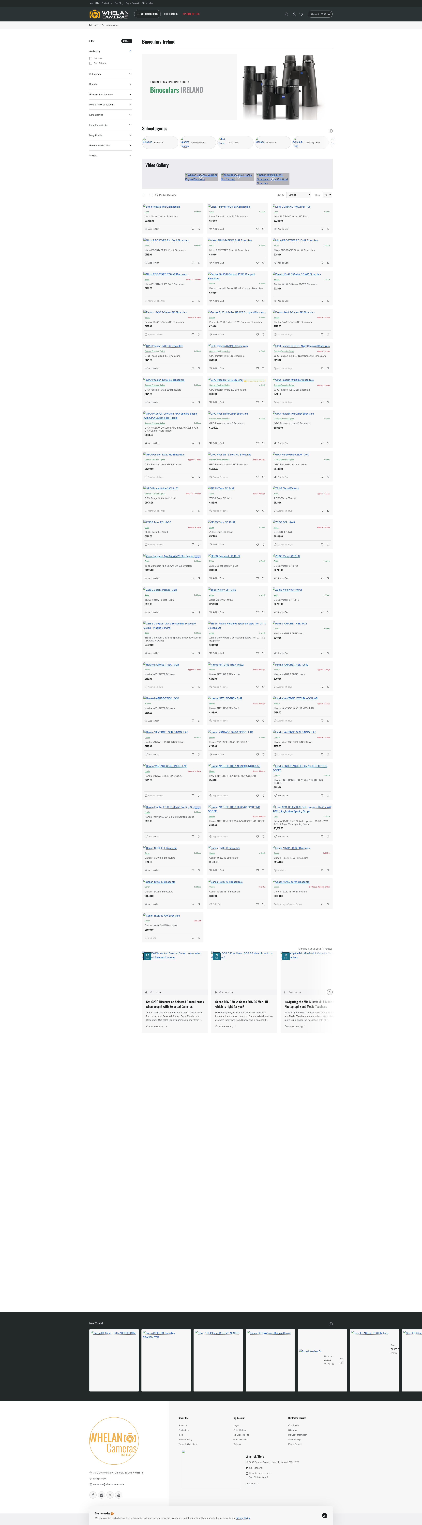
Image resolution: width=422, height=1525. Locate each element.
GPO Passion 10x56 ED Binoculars (292, 389)
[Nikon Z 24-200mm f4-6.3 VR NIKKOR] (217, 1353)
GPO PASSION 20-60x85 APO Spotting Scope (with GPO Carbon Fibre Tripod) (171, 429)
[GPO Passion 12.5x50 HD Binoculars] (237, 454)
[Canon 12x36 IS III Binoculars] (237, 882)
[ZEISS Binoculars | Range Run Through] (237, 177)
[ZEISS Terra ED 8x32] (237, 488)
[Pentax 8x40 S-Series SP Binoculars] (302, 312)
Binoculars (158, 142)
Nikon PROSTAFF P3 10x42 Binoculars (165, 250)
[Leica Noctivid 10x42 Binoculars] (172, 206)
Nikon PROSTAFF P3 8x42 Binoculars (229, 250)
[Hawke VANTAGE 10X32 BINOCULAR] (302, 698)
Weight (93, 155)
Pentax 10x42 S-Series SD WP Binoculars (295, 284)
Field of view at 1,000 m (101, 104)
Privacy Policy (243, 1518)
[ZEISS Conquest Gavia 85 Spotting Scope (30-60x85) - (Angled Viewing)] (172, 625)
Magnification (96, 135)
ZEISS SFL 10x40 (283, 532)
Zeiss (211, 493)
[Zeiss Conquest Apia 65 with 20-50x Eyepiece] (172, 556)
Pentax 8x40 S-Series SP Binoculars (293, 322)
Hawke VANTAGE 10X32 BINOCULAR (294, 708)
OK (325, 1515)
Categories (95, 74)
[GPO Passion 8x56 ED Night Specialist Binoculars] (302, 346)
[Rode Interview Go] (310, 1360)
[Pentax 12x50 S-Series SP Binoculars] (172, 312)
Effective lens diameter (101, 94)
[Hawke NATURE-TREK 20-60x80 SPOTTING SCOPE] (237, 809)
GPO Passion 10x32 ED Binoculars (163, 389)
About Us (183, 1418)
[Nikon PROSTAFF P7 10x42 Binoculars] (302, 240)
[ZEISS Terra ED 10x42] (237, 522)
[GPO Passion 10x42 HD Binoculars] (302, 413)
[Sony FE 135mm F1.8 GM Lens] (369, 1349)
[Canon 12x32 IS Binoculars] (172, 882)
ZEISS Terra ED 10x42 (221, 532)
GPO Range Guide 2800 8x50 (160, 498)
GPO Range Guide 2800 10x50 (290, 464)
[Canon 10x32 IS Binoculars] (237, 848)
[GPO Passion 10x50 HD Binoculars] (172, 454)
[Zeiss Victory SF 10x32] (237, 589)
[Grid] (144, 195)
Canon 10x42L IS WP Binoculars (291, 857)
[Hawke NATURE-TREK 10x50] (172, 698)
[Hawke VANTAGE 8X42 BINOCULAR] (172, 766)
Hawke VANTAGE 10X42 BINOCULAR (164, 742)
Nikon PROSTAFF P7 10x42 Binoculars (294, 250)
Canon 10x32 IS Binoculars (223, 857)
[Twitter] (110, 1495)
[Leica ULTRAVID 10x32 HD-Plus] (302, 206)
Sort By (280, 194)
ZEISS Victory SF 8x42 (286, 565)
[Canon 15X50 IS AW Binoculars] (302, 882)
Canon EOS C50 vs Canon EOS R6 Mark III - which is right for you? (242, 1004)
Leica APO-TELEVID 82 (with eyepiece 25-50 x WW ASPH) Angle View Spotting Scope (301, 823)
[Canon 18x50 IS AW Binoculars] (172, 915)
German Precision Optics (155, 351)
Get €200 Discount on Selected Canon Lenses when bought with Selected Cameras (175, 1004)
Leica (147, 212)
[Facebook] (93, 1495)
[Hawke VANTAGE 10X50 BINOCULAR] (237, 732)
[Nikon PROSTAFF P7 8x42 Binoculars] (172, 274)
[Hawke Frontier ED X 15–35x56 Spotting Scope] (172, 807)
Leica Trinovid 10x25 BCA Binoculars (228, 216)
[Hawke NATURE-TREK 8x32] (302, 623)
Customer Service (297, 1418)
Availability (94, 51)
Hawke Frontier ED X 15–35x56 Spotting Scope (169, 816)
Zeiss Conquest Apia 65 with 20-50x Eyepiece (169, 565)
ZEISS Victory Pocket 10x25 (159, 599)
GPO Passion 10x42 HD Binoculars (292, 423)
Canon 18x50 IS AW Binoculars (161, 925)
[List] (150, 195)
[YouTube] (118, 1495)
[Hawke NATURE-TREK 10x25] (172, 664)
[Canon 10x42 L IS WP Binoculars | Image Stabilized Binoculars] (272, 179)
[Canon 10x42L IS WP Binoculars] (302, 848)
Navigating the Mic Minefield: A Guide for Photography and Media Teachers (310, 1004)
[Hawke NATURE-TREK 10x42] (302, 664)
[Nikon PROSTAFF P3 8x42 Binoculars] (237, 240)
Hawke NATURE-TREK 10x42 (289, 674)
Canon (147, 853)
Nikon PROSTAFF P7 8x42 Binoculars (164, 284)
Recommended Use (99, 145)
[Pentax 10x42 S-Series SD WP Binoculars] (302, 274)
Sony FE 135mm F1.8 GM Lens (394, 1345)
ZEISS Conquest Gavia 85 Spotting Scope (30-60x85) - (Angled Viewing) (173, 639)
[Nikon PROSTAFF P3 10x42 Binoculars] (172, 240)
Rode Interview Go (329, 1356)
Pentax (212, 283)
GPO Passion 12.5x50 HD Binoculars (228, 464)
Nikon (147, 245)
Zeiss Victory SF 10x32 (221, 599)
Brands (93, 84)
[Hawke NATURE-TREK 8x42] (237, 698)
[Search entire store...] (286, 14)
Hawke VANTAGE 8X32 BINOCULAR (293, 742)
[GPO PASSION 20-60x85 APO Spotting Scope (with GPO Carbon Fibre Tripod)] (172, 415)
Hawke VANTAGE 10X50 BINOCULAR (229, 742)
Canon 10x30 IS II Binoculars (160, 857)
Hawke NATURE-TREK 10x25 (160, 674)
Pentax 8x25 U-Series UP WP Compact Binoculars (235, 322)
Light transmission (98, 125)
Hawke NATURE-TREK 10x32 (224, 674)
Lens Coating (96, 114)
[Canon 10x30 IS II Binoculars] (172, 848)
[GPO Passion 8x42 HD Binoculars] (237, 413)
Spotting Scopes (198, 142)
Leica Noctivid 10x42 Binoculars (161, 216)
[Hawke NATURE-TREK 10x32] (237, 664)
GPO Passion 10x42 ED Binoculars (227, 389)
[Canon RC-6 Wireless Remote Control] (269, 1353)
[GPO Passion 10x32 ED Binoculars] (172, 380)
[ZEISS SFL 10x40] (302, 522)
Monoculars (271, 142)
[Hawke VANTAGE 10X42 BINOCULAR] (172, 732)
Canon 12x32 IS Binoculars (159, 891)
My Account (239, 1418)
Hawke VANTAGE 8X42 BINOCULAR (164, 775)
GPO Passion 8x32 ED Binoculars (162, 355)
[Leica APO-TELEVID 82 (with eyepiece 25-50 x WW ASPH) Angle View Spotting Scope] (302, 809)
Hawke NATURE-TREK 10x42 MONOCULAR (232, 775)
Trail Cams (233, 142)
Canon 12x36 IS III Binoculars (224, 891)
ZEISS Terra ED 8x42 (285, 498)
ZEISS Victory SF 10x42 (286, 599)
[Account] (294, 14)
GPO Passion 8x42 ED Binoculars (226, 355)
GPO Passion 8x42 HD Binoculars (227, 423)
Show (317, 194)
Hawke (277, 629)
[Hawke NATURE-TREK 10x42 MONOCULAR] (237, 766)
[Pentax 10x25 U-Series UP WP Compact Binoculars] (237, 276)
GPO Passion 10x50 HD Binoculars (163, 464)
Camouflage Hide (312, 142)
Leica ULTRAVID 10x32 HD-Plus (291, 216)
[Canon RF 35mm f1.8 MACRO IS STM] (113, 1353)
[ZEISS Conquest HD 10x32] (237, 556)
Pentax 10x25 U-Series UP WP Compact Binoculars (236, 288)
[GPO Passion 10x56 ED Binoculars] (302, 380)
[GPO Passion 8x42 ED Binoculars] (237, 346)
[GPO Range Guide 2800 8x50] (172, 488)
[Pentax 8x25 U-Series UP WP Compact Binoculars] (237, 312)
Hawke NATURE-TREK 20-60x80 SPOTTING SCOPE (237, 821)
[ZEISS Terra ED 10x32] (172, 522)
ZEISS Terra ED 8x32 (220, 498)
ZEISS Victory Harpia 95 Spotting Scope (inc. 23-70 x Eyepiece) (237, 639)
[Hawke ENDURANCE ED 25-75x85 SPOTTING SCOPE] (302, 768)
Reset (128, 40)
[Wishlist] (301, 14)
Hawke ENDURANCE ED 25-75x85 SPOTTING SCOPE (298, 781)
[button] (152, 229)
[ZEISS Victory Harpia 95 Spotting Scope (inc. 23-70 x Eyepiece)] (237, 625)
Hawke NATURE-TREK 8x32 (288, 633)
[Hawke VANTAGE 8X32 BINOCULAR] (302, 732)
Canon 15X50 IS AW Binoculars (290, 891)
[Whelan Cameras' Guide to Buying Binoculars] (201, 177)
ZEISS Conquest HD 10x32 (223, 565)
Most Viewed (96, 1323)
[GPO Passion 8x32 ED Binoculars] (172, 346)
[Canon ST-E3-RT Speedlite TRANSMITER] (166, 1354)
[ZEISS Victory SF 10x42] (302, 589)
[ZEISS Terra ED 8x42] (302, 488)
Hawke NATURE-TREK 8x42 (224, 708)
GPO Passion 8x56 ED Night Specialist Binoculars (300, 355)
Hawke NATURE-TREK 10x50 (160, 708)
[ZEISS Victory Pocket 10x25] (172, 589)
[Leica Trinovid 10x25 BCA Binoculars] (237, 206)
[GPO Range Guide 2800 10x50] (302, 454)
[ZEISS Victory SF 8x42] (302, 556)
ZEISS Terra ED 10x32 (156, 532)
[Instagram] (101, 1495)
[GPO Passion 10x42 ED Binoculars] (237, 380)
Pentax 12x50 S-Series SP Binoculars (164, 322)
